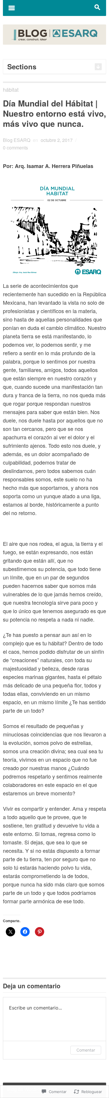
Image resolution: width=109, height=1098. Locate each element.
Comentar (85, 1050)
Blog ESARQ (16, 140)
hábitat (11, 89)
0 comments (15, 147)
